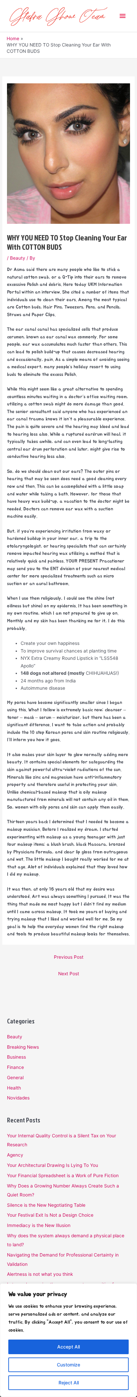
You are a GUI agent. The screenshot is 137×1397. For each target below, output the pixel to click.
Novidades (18, 1097)
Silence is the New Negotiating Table (46, 1205)
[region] (68, 1340)
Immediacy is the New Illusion (38, 1225)
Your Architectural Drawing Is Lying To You (52, 1165)
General (15, 1077)
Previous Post (68, 957)
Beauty (17, 258)
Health (14, 1088)
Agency (15, 1155)
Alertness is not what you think (40, 1274)
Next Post (68, 973)
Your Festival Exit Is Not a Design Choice (50, 1215)
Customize (68, 1364)
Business (16, 1057)
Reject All (69, 1382)
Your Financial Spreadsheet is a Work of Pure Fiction (63, 1175)
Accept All (68, 1347)
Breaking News (23, 1047)
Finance (15, 1067)
